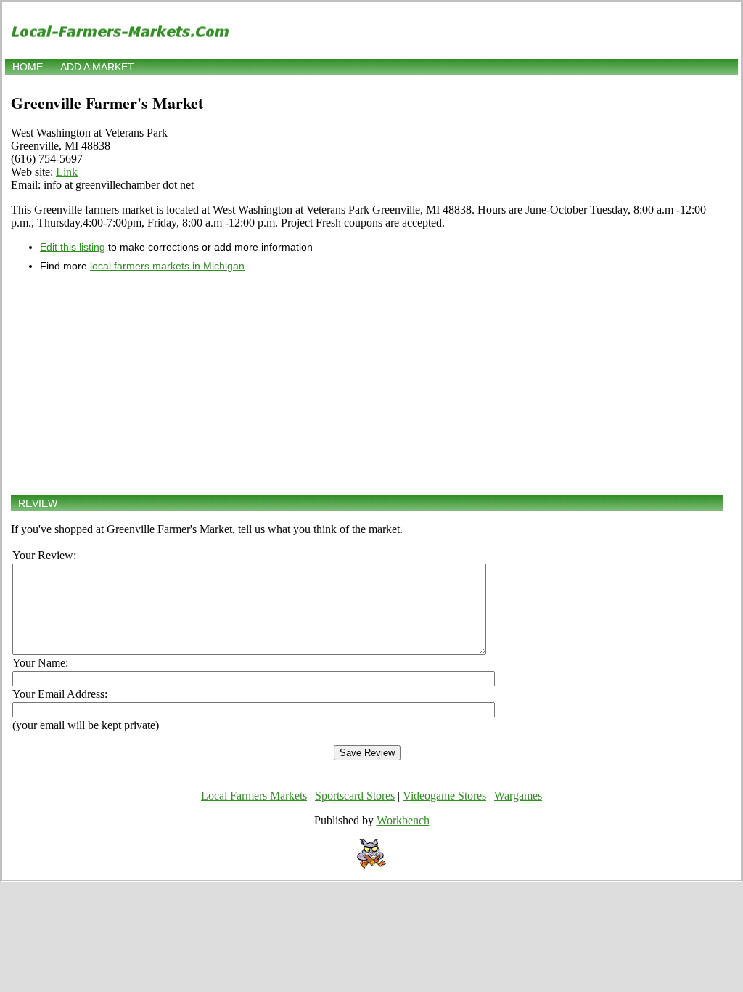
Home (27, 67)
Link (67, 172)
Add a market (97, 67)
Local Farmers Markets (254, 795)
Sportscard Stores (355, 795)
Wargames (518, 795)
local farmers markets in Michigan (167, 266)
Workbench (403, 820)
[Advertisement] (367, 383)
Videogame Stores (444, 795)
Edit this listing (72, 247)
